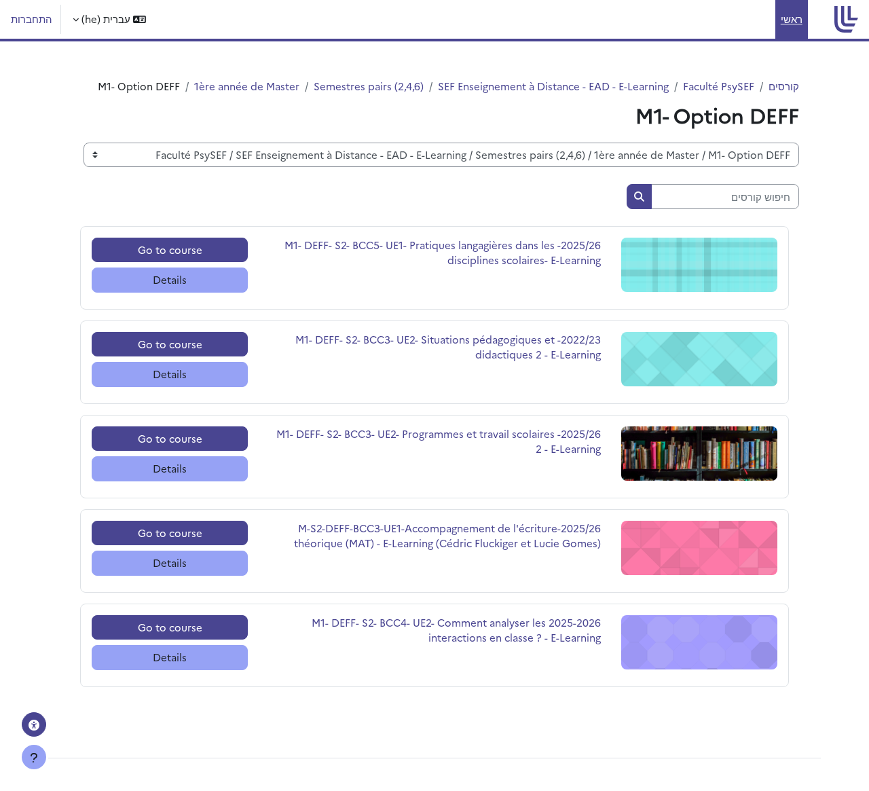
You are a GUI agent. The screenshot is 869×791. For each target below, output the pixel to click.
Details (170, 279)
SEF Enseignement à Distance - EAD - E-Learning (553, 86)
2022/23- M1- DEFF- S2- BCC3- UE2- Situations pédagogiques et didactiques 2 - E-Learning (448, 347)
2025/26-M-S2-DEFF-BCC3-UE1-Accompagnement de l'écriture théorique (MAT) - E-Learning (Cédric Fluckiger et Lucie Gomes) (447, 536)
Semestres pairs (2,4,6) (369, 86)
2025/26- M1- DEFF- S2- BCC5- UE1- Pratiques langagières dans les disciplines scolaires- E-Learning (442, 253)
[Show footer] (34, 757)
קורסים (784, 86)
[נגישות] (34, 724)
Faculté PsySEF (718, 86)
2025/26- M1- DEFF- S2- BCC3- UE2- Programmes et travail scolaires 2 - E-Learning (438, 441)
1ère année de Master (246, 86)
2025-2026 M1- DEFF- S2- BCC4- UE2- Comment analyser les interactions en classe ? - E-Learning (456, 630)
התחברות (31, 19)
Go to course (170, 249)
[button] (109, 19)
